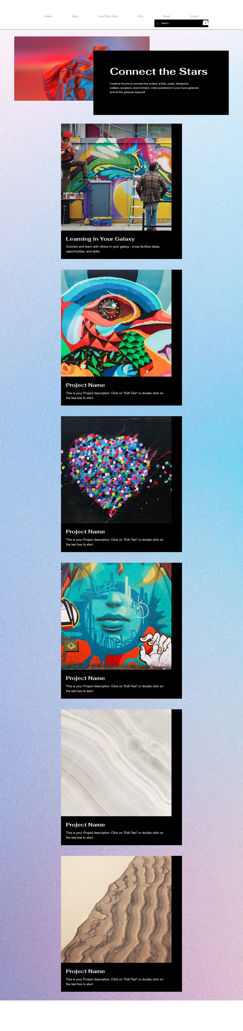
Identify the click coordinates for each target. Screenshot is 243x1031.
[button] (205, 21)
